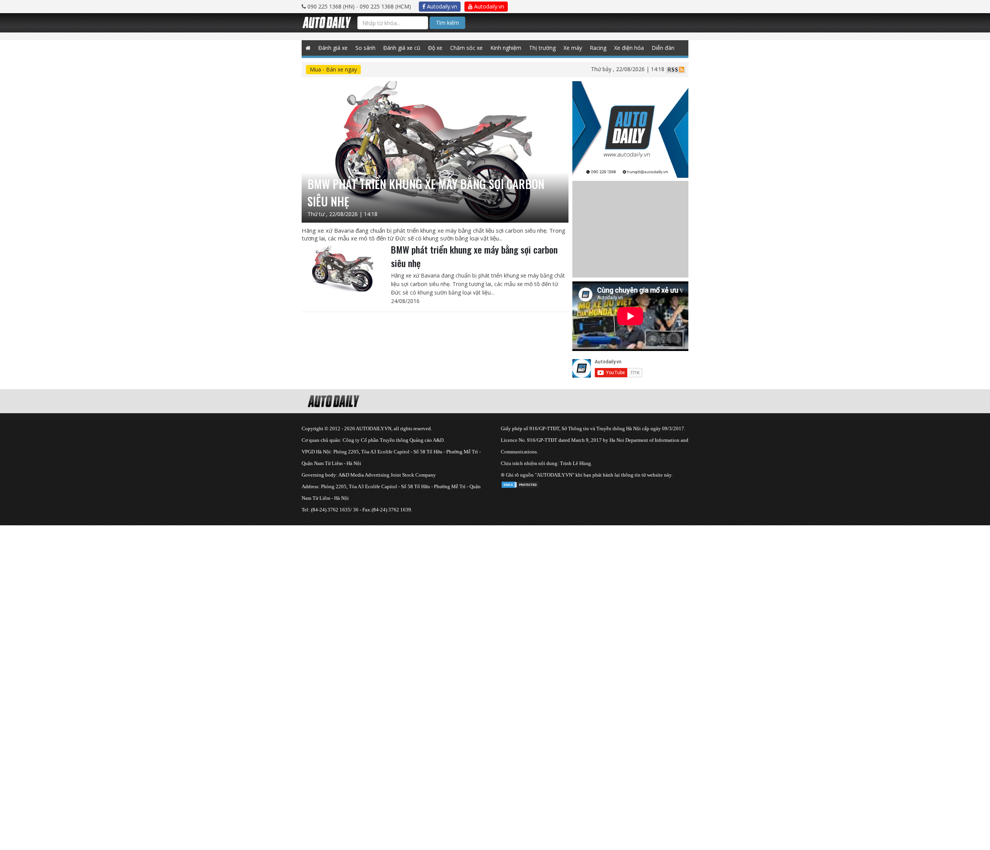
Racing (598, 47)
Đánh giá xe (333, 47)
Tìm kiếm (447, 22)
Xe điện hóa (629, 47)
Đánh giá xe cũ (401, 47)
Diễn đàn (663, 47)
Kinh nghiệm (505, 47)
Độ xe (435, 47)
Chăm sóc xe (466, 47)
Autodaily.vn (441, 6)
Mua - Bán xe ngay (333, 69)
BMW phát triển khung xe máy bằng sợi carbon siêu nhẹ (474, 256)
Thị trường (542, 47)
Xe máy (572, 47)
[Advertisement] (232, 579)
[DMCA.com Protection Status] (520, 483)
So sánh (365, 47)
